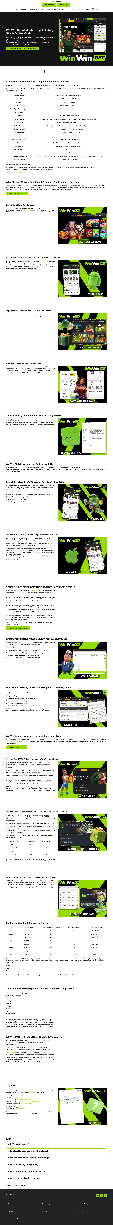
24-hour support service (26, 1089)
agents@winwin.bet (22, 1105)
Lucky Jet (44, 1057)
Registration (22, 9)
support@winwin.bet (23, 1095)
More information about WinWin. (15, 172)
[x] (97, 1195)
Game (72, 9)
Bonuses (32, 9)
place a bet (48, 691)
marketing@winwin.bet (31, 1101)
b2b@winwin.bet (27, 1103)
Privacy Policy (46, 1204)
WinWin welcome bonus (15, 741)
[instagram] (101, 1195)
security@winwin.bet (17, 1097)
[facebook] (105, 1195)
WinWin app (45, 261)
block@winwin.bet (25, 1099)
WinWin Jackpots (12, 1052)
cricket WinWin (28, 210)
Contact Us (80, 1211)
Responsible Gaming (82, 1204)
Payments (61, 9)
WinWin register (33, 590)
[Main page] (56, 1)
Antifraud (10, 1211)
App (16, 9)
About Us (80, 9)
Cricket (54, 9)
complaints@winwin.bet (29, 1107)
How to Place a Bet (45, 9)
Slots (67, 9)
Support (87, 9)
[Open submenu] (27, 9)
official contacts (32, 1092)
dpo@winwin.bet (20, 1108)
